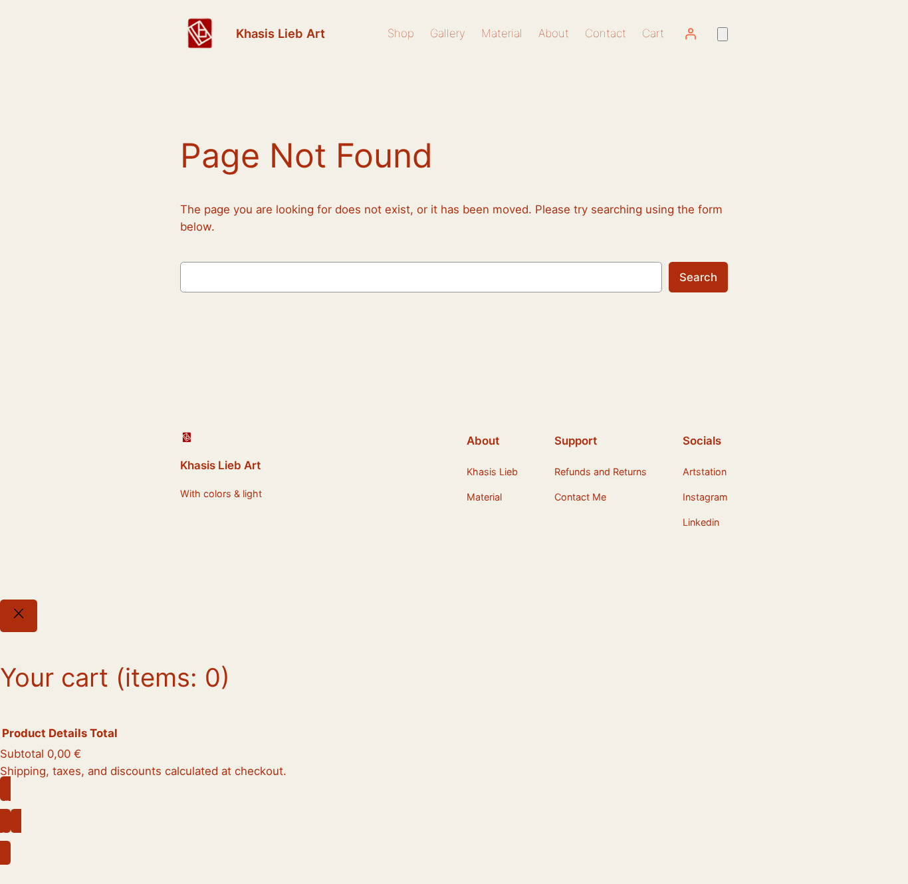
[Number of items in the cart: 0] (722, 34)
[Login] (691, 33)
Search (698, 277)
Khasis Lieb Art (280, 33)
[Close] (18, 616)
